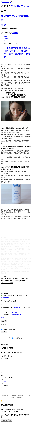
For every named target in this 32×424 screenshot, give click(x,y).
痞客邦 (16, 307)
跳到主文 (3, 25)
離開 (10, 420)
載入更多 (3, 321)
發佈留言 (3, 331)
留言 (20, 307)
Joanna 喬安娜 (5, 297)
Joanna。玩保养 (16, 314)
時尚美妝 (15, 33)
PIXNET (8, 395)
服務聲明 (19, 397)
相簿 (5, 36)
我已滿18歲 (4, 420)
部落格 (6, 38)
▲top (2, 317)
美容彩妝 (14, 312)
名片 (5, 40)
